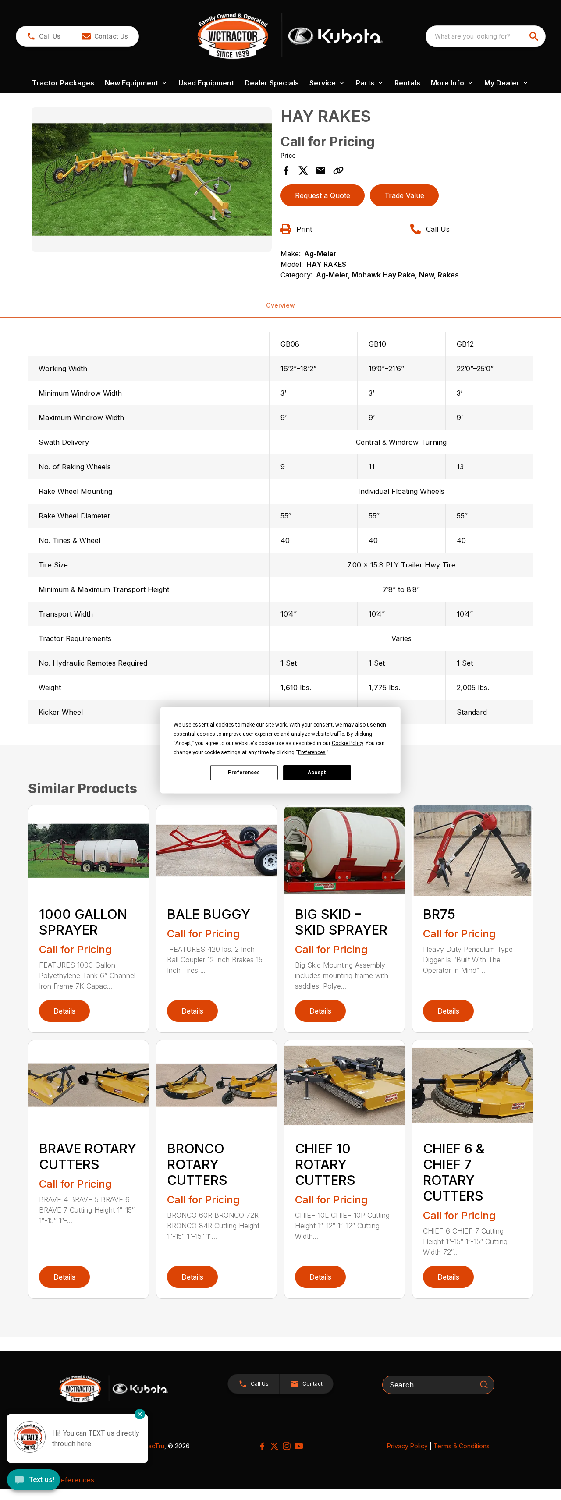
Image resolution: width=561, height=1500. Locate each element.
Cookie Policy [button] (347, 743)
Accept (317, 773)
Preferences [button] (312, 752)
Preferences (244, 773)
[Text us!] (33, 1480)
